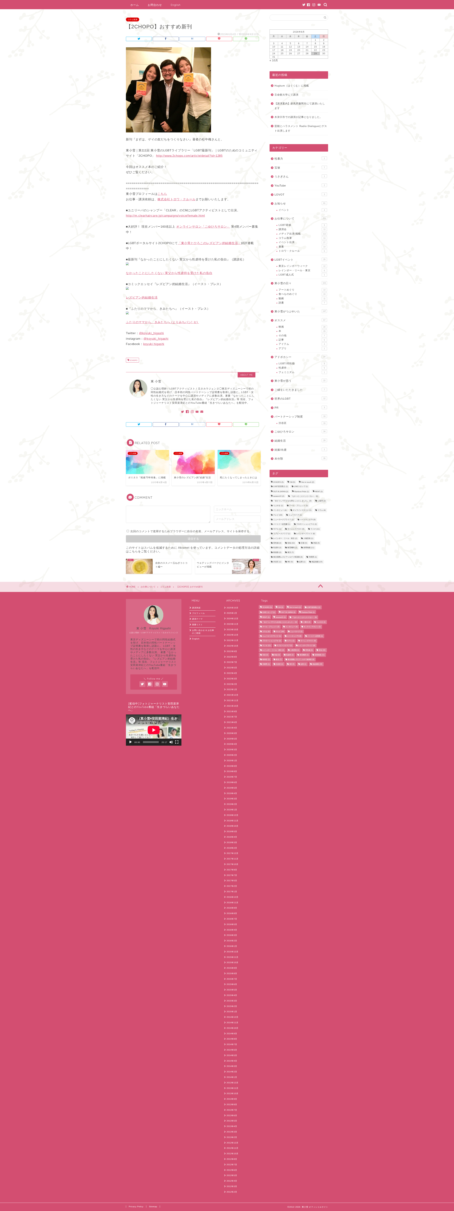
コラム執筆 (132, 19)
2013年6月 (232, 1115)
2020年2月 (232, 755)
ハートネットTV (307, 519)
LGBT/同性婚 (302, 363)
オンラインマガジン (302, 510)
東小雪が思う (300, 380)
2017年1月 (232, 891)
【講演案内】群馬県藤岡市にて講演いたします (300, 106)
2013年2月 (232, 1137)
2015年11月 (232, 957)
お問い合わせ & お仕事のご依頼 (203, 631)
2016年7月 (232, 919)
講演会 (302, 229)
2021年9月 (232, 711)
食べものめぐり (302, 294)
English (176, 5)
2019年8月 (232, 771)
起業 (302, 562)
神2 (290, 562)
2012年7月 (232, 1164)
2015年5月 (232, 990)
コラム (322, 510)
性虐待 (302, 367)
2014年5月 (232, 1055)
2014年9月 (232, 1033)
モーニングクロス (295, 529)
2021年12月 (232, 695)
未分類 (300, 458)
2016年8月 (232, 913)
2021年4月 (232, 728)
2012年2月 (232, 1192)
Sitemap (153, 1207)
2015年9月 (232, 968)
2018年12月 (232, 815)
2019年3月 (232, 799)
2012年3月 (232, 1186)
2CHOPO (133, 360)
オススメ (300, 320)
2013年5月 (232, 1121)
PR (300, 407)
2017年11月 (232, 859)
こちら (162, 194)
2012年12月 (232, 1143)
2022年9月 (232, 651)
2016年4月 (232, 930)
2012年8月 (232, 1159)
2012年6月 (232, 1170)
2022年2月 (232, 684)
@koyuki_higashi (151, 333)
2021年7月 (232, 717)
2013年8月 (232, 1104)
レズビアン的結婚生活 (141, 297)
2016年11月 (232, 902)
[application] (153, 730)
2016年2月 (232, 941)
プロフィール (198, 613)
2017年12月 (232, 853)
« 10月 (274, 60)
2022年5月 (232, 668)
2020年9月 (232, 733)
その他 (302, 335)
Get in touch (307, 482)
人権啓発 (308, 538)
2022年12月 (232, 635)
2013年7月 (232, 1110)
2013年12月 (232, 1083)
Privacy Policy (136, 1207)
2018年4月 (232, 837)
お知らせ (300, 203)
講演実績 (196, 608)
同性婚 (277, 543)
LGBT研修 (302, 225)
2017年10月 (232, 864)
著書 (302, 246)
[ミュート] (171, 742)
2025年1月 (232, 613)
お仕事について (300, 218)
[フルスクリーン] (177, 742)
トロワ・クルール (302, 251)
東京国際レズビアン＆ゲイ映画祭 (288, 557)
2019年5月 (232, 788)
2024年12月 (232, 618)
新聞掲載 (308, 548)
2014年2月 (232, 1072)
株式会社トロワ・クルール (176, 199)
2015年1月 (232, 1011)
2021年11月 (232, 700)
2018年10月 (232, 826)
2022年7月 (232, 662)
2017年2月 (232, 886)
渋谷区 (302, 423)
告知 (291, 543)
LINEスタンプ (301, 487)
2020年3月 (232, 749)
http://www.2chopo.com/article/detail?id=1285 (189, 155)
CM (292, 482)
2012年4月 (232, 1181)
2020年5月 (232, 739)
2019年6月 (232, 782)
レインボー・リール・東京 (302, 270)
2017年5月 (232, 880)
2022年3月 (232, 679)
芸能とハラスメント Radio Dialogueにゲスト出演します (301, 128)
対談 (316, 543)
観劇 (302, 298)
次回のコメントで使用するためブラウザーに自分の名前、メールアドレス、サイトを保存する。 (191, 531)
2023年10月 (232, 629)
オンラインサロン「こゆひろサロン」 (203, 226)
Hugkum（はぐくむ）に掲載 (292, 85)
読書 (302, 302)
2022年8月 (232, 657)
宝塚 (300, 167)
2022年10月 (232, 646)
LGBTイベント (300, 259)
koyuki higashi (153, 344)
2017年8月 (232, 870)
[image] (168, 135)
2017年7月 (232, 875)
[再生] (130, 742)
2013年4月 (232, 1126)
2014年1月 (232, 1077)
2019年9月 (232, 766)
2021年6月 (232, 722)
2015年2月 (232, 1006)
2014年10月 (232, 1028)
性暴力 (300, 158)
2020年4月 (232, 744)
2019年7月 (232, 777)
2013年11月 (232, 1088)
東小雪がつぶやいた (300, 311)
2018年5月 (232, 831)
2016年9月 (232, 908)
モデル (277, 529)
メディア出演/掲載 (302, 233)
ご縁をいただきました (300, 389)
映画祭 (277, 552)
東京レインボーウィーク (302, 266)
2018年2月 (232, 848)
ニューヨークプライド (283, 519)
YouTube (300, 185)
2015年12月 (232, 952)
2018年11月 (232, 821)
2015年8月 (232, 973)
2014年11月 (232, 1022)
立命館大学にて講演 (286, 94)
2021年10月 (232, 706)
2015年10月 (232, 962)
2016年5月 (232, 924)
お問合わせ (155, 5)
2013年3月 (232, 1132)
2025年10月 (232, 608)
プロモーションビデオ (306, 524)
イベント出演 (302, 242)
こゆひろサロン (300, 431)
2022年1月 (232, 689)
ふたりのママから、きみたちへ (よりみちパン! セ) (162, 322)
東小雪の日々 (300, 283)
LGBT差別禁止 (280, 487)
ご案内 (322, 501)
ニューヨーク (295, 515)
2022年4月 (232, 673)
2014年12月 (232, 1017)
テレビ (277, 515)
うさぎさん (300, 176)
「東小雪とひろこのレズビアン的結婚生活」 (209, 243)
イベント (302, 210)
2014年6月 (232, 1050)
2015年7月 (232, 979)
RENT (319, 491)
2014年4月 (232, 1061)
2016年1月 (232, 946)
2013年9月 (232, 1099)
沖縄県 (313, 557)
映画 (302, 326)
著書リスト (197, 624)
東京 (290, 552)
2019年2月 (232, 804)
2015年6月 (232, 984)
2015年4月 (232, 995)
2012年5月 (232, 1175)
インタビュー (280, 510)
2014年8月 (232, 1039)
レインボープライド (305, 534)
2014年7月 (232, 1044)
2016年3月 (232, 935)
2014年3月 (232, 1066)
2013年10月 (232, 1093)
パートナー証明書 (281, 524)
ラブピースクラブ (281, 534)
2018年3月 (232, 842)
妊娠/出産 (300, 449)
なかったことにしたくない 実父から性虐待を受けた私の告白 (169, 273)
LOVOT (300, 194)
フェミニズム (302, 372)
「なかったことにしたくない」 (304, 496)
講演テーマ (197, 619)
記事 (302, 339)
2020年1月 (232, 760)
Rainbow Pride (301, 491)
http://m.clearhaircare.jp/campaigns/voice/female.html (165, 215)
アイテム (302, 344)
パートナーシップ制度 (300, 416)
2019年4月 (232, 793)
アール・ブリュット (298, 505)
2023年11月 (232, 624)
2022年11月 (232, 640)
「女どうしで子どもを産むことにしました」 (292, 501)
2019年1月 (232, 810)
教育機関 (292, 548)
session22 (278, 496)
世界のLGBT (300, 398)
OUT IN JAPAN (280, 491)
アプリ (302, 348)
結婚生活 (300, 440)
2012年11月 (232, 1148)
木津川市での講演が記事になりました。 (298, 117)
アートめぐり (302, 289)
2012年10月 (232, 1153)
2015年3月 (232, 1001)
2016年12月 (232, 897)
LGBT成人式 (302, 274)
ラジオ (315, 529)
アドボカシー (300, 356)
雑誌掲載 (317, 562)
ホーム (134, 5)
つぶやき (278, 505)
